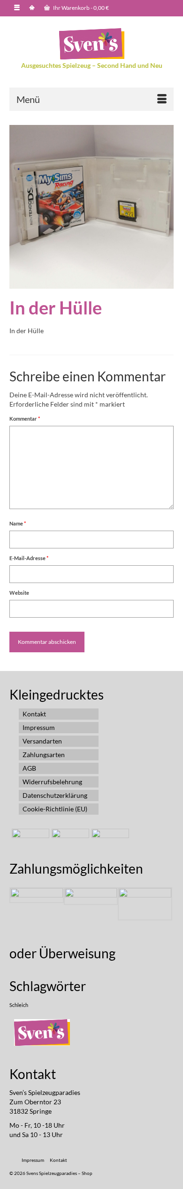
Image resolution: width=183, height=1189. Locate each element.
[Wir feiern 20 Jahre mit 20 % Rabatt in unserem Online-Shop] (69, 840)
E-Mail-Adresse (28, 558)
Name (17, 523)
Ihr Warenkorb (80, 7)
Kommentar (24, 419)
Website (19, 593)
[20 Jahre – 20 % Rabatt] (29, 840)
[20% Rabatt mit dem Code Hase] (109, 840)
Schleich (18, 1005)
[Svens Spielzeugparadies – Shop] (91, 43)
